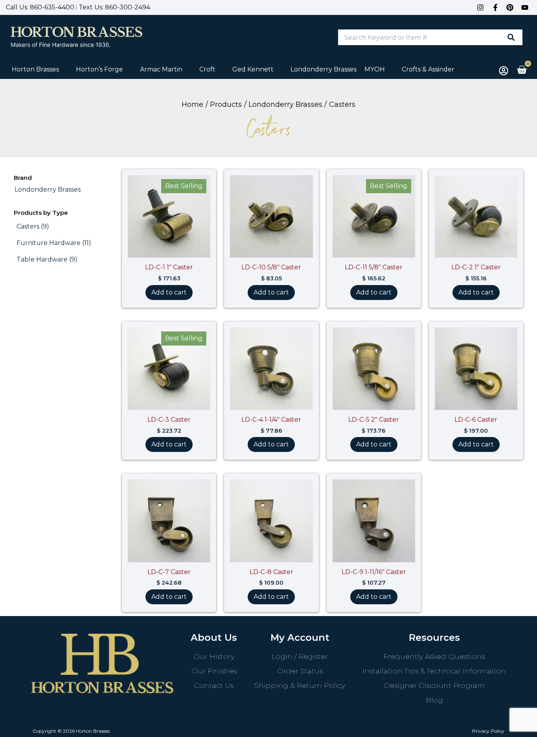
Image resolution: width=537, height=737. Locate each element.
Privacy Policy (488, 731)
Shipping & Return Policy (299, 685)
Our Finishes (214, 671)
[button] (40, 69)
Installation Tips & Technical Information (434, 671)
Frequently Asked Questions (434, 656)
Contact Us (214, 685)
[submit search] (511, 37)
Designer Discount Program (434, 685)
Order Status (300, 671)
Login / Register (300, 656)
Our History (213, 656)
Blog (434, 700)
